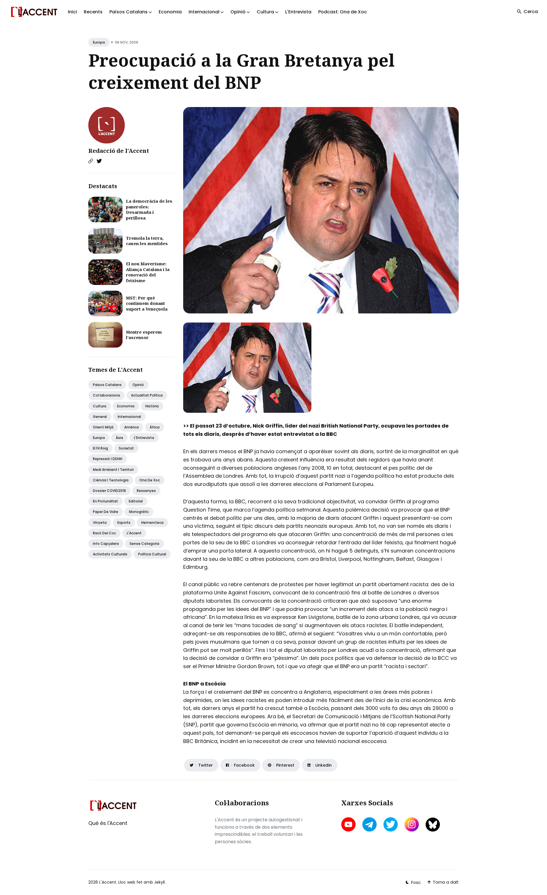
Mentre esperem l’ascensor (144, 334)
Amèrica (131, 427)
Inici (72, 12)
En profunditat (105, 501)
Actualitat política (147, 395)
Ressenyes (146, 490)
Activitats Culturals (110, 554)
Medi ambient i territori (113, 469)
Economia (170, 12)
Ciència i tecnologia (110, 480)
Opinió (138, 384)
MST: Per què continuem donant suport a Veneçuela (147, 303)
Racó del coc (104, 533)
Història (152, 406)
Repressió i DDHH (107, 458)
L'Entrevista (298, 12)
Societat (126, 448)
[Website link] (90, 161)
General (100, 416)
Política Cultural (152, 554)
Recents (93, 12)
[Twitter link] (99, 161)
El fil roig (100, 448)
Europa (99, 42)
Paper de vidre (105, 511)
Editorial (136, 501)
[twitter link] (390, 824)
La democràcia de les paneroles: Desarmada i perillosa (149, 209)
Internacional (129, 416)
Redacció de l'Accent (118, 151)
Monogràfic (139, 511)
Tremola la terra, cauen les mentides (147, 241)
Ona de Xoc (149, 480)
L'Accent (134, 533)
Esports (123, 522)
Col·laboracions (106, 395)
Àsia (119, 437)
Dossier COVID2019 (109, 490)
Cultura (99, 406)
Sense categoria (144, 543)
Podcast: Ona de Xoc (342, 12)
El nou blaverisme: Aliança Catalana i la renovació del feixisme (148, 272)
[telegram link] (369, 824)
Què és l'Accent (107, 823)
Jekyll (159, 882)
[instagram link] (411, 824)
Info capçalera (106, 543)
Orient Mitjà (103, 427)
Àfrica (155, 427)
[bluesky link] (432, 824)
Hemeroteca (152, 522)
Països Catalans (107, 384)
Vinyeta (100, 522)
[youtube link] (349, 824)
